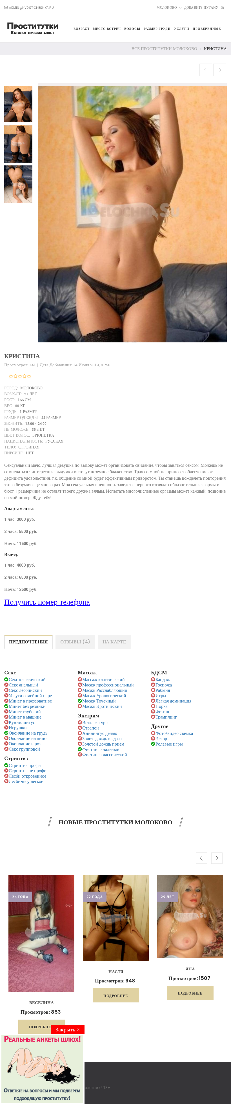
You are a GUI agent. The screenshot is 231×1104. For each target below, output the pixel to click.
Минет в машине (25, 717)
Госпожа (164, 685)
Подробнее (41, 995)
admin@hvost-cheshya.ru (31, 8)
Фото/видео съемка (174, 734)
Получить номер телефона (47, 602)
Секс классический (27, 680)
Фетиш (162, 712)
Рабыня (163, 691)
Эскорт (162, 739)
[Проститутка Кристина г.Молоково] (19, 103)
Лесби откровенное (27, 776)
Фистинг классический (104, 755)
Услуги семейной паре (30, 696)
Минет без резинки (27, 707)
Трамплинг (166, 717)
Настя (41, 972)
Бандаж (163, 680)
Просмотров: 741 (20, 365)
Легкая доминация (173, 701)
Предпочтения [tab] (28, 642)
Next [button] (217, 858)
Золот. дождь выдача (102, 739)
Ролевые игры (169, 744)
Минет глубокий (25, 712)
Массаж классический (103, 680)
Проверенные (207, 28)
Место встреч (107, 28)
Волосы (132, 28)
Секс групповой (24, 749)
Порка (162, 707)
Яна (116, 969)
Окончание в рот (25, 744)
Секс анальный (23, 685)
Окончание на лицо (27, 739)
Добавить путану (201, 8)
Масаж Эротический (102, 707)
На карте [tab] (114, 642)
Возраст (82, 28)
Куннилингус (22, 723)
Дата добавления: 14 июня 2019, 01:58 (75, 365)
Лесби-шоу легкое (26, 782)
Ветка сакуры (95, 723)
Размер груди (157, 28)
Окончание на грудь (28, 733)
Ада (190, 962)
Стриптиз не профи (27, 771)
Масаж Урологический (104, 696)
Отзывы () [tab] (75, 642)
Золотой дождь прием (103, 744)
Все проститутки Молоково (164, 48)
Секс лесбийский (25, 691)
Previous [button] (201, 858)
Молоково (167, 8)
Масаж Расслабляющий (104, 691)
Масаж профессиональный (108, 685)
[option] (41, 938)
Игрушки (18, 728)
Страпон (90, 728)
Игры (161, 696)
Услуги (181, 28)
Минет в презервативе (30, 701)
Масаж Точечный (99, 701)
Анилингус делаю (99, 734)
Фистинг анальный (100, 750)
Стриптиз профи (25, 766)
